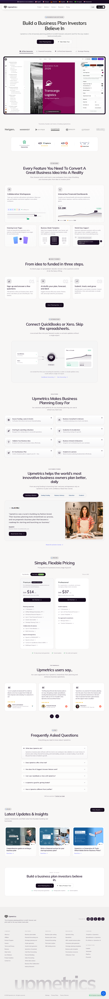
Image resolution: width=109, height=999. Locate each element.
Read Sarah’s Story (16, 534)
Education (71, 495)
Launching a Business (30, 495)
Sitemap (47, 995)
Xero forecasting (61, 377)
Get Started (35, 600)
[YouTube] (88, 919)
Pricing (68, 7)
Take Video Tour (65, 42)
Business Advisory (59, 495)
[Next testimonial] (57, 716)
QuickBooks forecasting (47, 377)
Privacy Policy (54, 995)
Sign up (100, 7)
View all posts (96, 810)
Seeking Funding (45, 495)
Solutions (46, 7)
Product (39, 7)
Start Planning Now (45, 42)
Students (81, 495)
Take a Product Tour (65, 885)
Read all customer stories (53, 544)
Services (53, 7)
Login (92, 7)
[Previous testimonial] (52, 716)
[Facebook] (91, 919)
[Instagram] (102, 919)
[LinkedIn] (99, 919)
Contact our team (60, 796)
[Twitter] (95, 919)
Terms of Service (64, 995)
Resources (61, 7)
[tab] (26, 51)
